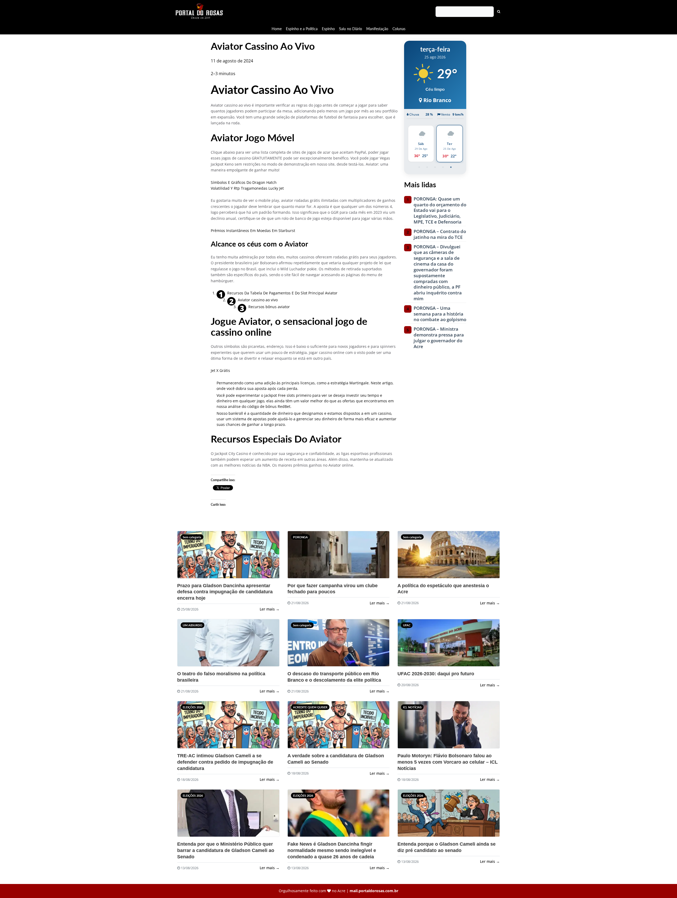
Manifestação (377, 28)
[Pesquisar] (499, 11)
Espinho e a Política (302, 28)
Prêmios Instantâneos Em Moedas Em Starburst (253, 230)
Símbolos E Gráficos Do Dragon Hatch (244, 182)
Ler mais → (270, 609)
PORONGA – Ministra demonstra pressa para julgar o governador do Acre (439, 337)
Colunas (398, 28)
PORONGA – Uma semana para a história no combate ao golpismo (440, 313)
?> (189, 556)
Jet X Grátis (220, 370)
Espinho (328, 28)
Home (277, 28)
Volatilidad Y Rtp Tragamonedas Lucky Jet (247, 188)
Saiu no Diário (350, 28)
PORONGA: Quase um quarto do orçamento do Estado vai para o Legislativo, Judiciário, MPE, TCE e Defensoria (440, 210)
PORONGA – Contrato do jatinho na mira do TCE (440, 234)
